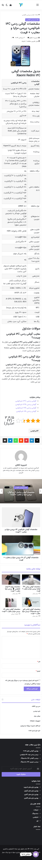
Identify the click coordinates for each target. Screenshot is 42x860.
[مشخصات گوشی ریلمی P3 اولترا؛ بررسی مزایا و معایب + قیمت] (31, 579)
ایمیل (38, 671)
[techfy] (21, 5)
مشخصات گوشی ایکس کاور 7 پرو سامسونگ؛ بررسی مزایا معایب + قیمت (31, 611)
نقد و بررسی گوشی (28, 15)
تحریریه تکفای (33, 38)
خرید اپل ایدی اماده (34, 731)
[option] (21, 491)
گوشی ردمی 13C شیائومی (25, 401)
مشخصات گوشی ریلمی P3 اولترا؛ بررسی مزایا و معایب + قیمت (31, 589)
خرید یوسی (36, 711)
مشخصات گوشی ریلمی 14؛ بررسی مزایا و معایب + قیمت (11, 610)
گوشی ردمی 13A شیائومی (25, 404)
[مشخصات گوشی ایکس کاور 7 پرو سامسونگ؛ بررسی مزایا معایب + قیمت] (31, 602)
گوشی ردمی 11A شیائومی (26, 411)
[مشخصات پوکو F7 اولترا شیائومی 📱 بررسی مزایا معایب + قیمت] (11, 579)
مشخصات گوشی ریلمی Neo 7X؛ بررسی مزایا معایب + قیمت (21, 493)
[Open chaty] (36, 854)
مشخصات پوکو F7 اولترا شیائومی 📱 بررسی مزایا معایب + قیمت (12, 589)
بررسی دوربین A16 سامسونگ (29, 762)
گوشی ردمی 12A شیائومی (26, 408)
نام (38, 662)
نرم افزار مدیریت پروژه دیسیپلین (30, 726)
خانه (36, 15)
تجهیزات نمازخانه (35, 721)
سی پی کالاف (36, 706)
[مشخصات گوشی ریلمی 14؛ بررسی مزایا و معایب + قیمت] (11, 602)
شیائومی (33, 431)
